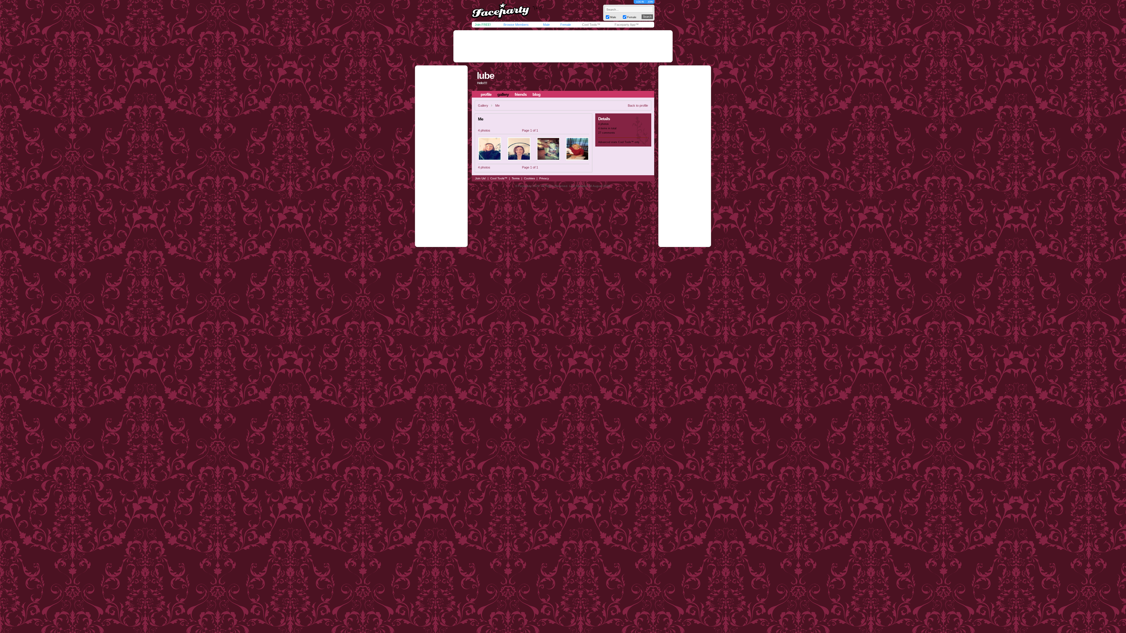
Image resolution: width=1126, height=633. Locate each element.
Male (546, 24)
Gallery (483, 105)
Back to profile (638, 105)
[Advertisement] (563, 46)
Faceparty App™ (627, 24)
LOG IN (640, 2)
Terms (516, 178)
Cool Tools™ (591, 24)
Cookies (529, 178)
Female (565, 24)
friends (521, 94)
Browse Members (516, 24)
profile (486, 94)
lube (485, 75)
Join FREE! (483, 24)
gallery (503, 94)
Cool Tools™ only (629, 142)
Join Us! (480, 178)
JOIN (650, 2)
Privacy (544, 178)
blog (536, 94)
